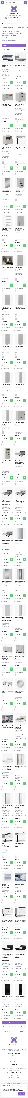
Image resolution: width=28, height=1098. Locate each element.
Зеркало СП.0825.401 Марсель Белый (6, 886)
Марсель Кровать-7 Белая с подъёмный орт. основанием (7, 768)
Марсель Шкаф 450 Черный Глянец (20, 997)
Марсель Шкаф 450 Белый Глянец (20, 806)
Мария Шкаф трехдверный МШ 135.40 (6, 309)
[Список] (24, 49)
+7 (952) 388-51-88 (14, 18)
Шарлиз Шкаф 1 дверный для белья (20, 618)
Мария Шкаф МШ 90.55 (19, 347)
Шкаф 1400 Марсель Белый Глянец (20, 767)
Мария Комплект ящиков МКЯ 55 (19, 190)
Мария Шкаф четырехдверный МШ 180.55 (19, 230)
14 (24, 1027)
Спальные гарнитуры (8, 27)
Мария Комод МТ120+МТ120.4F (6, 105)
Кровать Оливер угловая (6, 66)
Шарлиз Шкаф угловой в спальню (20, 541)
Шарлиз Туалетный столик (7, 691)
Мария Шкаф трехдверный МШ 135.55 (19, 269)
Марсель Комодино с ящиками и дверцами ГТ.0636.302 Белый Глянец (7, 921)
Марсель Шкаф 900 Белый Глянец (7, 806)
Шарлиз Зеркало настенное (19, 691)
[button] (2, 2)
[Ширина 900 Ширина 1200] (20, 157)
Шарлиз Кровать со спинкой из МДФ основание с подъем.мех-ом (7, 543)
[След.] (21, 1027)
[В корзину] (11, 82)
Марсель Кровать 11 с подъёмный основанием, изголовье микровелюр (7, 957)
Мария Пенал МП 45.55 (19, 385)
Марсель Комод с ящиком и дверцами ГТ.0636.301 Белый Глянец (20, 921)
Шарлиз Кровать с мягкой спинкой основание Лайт (20, 462)
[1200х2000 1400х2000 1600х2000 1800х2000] (20, 472)
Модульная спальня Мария (7, 268)
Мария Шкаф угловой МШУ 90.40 (7, 347)
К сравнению (7, 85)
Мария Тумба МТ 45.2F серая (19, 105)
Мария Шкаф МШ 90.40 (6, 385)
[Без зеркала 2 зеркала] (7, 815)
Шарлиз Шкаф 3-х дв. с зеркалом (20, 582)
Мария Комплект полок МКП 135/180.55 (6, 230)
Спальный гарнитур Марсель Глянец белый (20, 886)
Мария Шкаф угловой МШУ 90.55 (20, 308)
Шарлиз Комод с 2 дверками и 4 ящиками (7, 658)
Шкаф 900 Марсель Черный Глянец (7, 997)
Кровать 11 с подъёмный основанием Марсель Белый (19, 728)
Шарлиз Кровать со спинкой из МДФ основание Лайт (20, 501)
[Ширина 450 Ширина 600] (20, 110)
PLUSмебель (14, 13)
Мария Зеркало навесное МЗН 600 (7, 190)
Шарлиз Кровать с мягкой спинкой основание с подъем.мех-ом (7, 502)
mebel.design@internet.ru (14, 1062)
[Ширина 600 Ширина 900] (7, 197)
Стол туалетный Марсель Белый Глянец (19, 845)
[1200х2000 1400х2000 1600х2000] (20, 76)
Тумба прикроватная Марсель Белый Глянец (6, 846)
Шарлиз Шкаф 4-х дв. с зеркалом (7, 582)
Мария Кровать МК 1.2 (20, 66)
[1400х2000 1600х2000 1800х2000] (20, 738)
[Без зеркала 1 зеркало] (7, 628)
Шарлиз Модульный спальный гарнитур (7, 726)
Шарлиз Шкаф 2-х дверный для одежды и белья (7, 619)
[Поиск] (25, 2)
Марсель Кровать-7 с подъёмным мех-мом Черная (20, 956)
